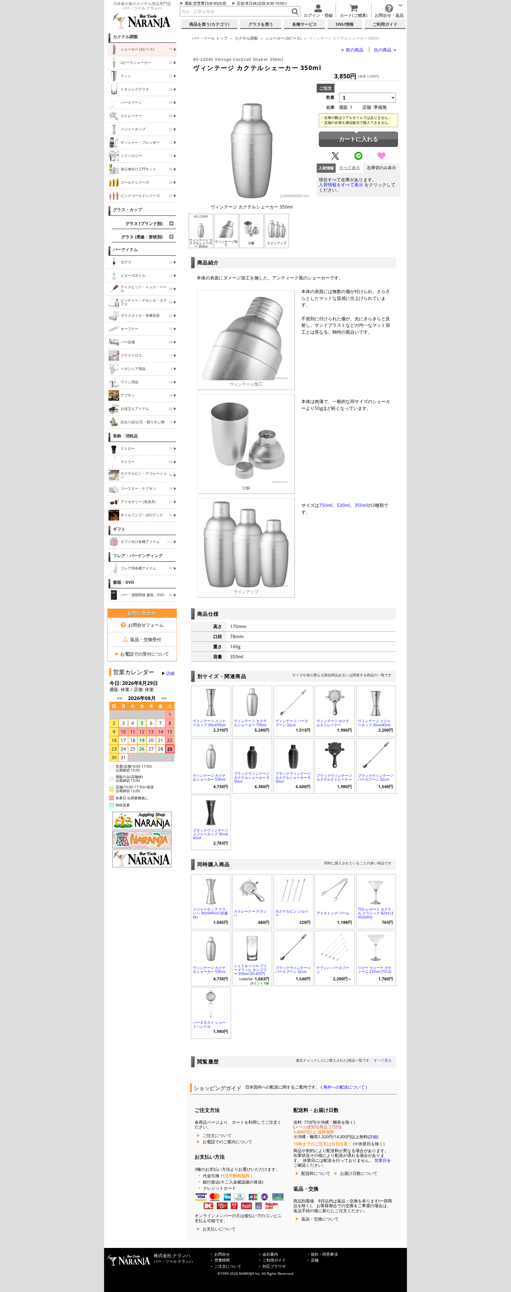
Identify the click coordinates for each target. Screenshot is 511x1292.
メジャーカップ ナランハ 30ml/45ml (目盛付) (210, 913)
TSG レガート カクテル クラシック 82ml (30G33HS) (375, 913)
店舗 (240, 3)
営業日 (380, 1160)
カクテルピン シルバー (291, 913)
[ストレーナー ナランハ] (252, 890)
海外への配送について (344, 1087)
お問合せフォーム (145, 625)
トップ (209, 38)
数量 (330, 97)
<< (119, 698)
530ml (343, 505)
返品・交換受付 (145, 639)
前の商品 (355, 50)
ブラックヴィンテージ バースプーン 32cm (375, 777)
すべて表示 (349, 168)
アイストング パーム (332, 913)
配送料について (315, 1173)
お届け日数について (358, 1173)
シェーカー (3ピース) (283, 38)
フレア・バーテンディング (138, 555)
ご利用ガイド (274, 1260)
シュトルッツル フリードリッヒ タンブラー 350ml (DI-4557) (250, 969)
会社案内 (270, 1254)
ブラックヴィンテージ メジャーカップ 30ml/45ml (210, 834)
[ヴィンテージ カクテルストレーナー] (334, 701)
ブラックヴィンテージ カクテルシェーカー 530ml (293, 777)
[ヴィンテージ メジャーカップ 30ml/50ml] (211, 701)
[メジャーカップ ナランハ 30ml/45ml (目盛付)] (211, 890)
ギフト (119, 529)
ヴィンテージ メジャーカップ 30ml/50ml (209, 722)
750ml (325, 505)
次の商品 (383, 50)
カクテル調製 (125, 36)
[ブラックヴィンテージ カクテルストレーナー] (334, 754)
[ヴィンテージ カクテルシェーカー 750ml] (252, 701)
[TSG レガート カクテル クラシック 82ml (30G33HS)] (376, 890)
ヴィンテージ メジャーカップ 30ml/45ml (374, 722)
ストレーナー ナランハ (250, 913)
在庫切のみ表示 (381, 168)
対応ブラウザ (274, 1266)
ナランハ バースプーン (332, 969)
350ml (361, 505)
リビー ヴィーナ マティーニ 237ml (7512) (375, 969)
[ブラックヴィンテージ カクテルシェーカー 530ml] (293, 754)
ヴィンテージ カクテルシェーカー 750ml (250, 722)
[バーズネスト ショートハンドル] (211, 1003)
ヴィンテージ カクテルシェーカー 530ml (209, 777)
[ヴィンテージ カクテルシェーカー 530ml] (211, 754)
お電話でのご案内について (227, 1141)
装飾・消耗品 (125, 436)
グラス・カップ (127, 209)
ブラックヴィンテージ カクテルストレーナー (334, 777)
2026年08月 (142, 698)
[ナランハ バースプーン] (334, 946)
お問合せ (222, 1254)
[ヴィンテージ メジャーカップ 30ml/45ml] (376, 701)
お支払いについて (219, 1229)
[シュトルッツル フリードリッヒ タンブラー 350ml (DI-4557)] (252, 946)
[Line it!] (358, 158)
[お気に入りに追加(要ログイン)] (381, 158)
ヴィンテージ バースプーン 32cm (291, 722)
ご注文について (217, 1135)
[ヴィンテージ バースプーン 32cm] (293, 701)
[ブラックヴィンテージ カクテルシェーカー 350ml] (252, 754)
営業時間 (222, 1260)
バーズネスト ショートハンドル (209, 1024)
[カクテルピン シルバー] (293, 890)
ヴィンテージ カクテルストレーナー (332, 722)
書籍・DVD (123, 582)
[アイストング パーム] (334, 890)
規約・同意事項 (324, 1254)
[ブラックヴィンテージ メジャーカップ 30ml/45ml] (211, 810)
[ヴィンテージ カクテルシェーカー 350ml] (252, 197)
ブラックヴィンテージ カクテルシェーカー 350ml (251, 777)
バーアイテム (125, 249)
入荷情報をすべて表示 (341, 184)
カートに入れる (358, 139)
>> (164, 698)
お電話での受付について (142, 654)
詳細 (170, 673)
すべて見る (383, 1060)
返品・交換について (320, 1219)
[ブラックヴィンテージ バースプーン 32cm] (376, 754)
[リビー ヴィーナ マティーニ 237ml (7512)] (376, 946)
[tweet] (335, 158)
